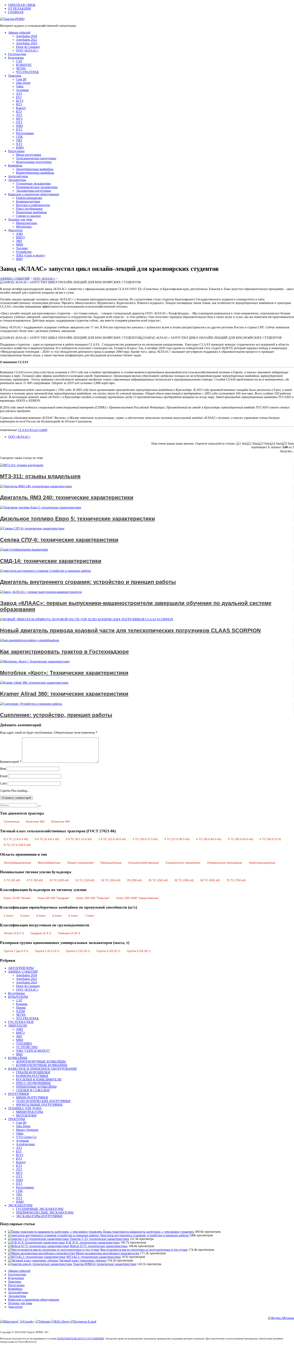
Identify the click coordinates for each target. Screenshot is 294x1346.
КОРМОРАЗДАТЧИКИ (32, 1076)
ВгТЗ (19, 100)
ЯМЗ (19, 259)
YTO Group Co (26, 1137)
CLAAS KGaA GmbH (32, 430)
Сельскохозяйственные (143, 862)
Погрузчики (16, 151)
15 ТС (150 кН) (110, 880)
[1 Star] (241, 443)
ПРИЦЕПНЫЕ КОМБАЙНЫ (36, 1086)
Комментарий (10, 761)
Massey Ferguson (27, 1129)
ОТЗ (19, 122)
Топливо (22, 248)
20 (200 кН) (134, 880)
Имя (3, 768)
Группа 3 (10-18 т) (78, 951)
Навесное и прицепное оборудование (33, 194)
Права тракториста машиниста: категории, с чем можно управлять (148, 1231)
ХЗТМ (20, 1011)
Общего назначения (80, 862)
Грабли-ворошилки (29, 198)
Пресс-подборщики (29, 208)
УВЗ (19, 140)
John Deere (23, 82)
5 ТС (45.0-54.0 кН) (240, 839)
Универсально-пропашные (224, 862)
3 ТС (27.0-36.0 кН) (177, 839)
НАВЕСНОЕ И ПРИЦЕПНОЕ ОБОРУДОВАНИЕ (42, 1068)
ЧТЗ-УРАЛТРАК (27, 72)
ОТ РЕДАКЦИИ (19, 8)
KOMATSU (24, 65)
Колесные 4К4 (60, 821)
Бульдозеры (16, 57)
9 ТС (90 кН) (35, 880)
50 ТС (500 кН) (210, 880)
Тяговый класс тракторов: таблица (82, 1260)
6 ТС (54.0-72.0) (270, 839)
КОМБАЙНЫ (17, 1058)
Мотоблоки (24, 226)
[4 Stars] (276, 443)
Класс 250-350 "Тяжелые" (93, 898)
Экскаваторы (17, 180)
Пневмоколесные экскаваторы (37, 187)
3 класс (25, 915)
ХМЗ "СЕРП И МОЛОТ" (33, 1050)
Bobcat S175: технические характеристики (99, 1246)
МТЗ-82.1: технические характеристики (93, 1257)
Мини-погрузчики (28, 154)
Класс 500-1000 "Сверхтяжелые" (137, 898)
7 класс (89, 915)
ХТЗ (19, 144)
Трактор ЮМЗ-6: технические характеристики (104, 1264)
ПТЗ (19, 129)
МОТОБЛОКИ (26, 1115)
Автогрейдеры (18, 176)
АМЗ (19, 233)
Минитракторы (26, 223)
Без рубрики (16, 993)
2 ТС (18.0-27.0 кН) (145, 839)
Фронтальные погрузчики (34, 162)
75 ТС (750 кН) (236, 880)
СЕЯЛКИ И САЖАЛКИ (33, 1090)
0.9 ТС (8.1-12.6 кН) (79, 839)
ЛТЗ (19, 115)
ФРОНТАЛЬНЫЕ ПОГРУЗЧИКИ (39, 1104)
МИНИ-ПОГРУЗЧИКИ (32, 1097)
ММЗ (19, 244)
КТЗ (19, 111)
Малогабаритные (49, 862)
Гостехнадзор (17, 54)
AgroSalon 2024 (26, 43)
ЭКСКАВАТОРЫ (20, 1205)
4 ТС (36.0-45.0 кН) (208, 839)
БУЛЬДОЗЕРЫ (18, 996)
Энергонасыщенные (262, 862)
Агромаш (22, 90)
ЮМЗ (20, 147)
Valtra (19, 86)
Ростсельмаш (25, 133)
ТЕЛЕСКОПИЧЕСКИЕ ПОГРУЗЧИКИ (43, 1101)
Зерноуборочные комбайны (34, 169)
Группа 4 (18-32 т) (108, 951)
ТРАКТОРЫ (16, 1119)
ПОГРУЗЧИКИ (18, 1094)
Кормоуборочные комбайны (35, 172)
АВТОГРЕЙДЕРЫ (21, 968)
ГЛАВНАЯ (15, 12)
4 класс (41, 915)
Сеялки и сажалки (28, 216)
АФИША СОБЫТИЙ (23, 971)
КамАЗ (21, 108)
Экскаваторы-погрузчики (33, 190)
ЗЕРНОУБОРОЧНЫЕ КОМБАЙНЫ (41, 1061)
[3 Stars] (264, 443)
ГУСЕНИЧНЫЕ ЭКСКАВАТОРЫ (39, 1209)
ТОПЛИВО (24, 1043)
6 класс (73, 915)
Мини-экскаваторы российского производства (107, 1253)
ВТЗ (19, 104)
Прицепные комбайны (31, 212)
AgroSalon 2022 (26, 39)
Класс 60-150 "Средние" (54, 898)
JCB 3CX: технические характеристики (93, 1242)
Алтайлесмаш (25, 1144)
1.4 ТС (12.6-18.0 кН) (112, 839)
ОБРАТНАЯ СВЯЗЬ (21, 5)
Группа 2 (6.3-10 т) (47, 951)
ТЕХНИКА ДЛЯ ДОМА (25, 1108)
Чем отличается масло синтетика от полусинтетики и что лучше (144, 1249)
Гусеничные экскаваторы (33, 183)
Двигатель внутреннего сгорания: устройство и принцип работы (144, 1235)
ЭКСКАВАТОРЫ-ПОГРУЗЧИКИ (39, 1216)
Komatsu (21, 1004)
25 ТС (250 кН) (158, 880)
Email (3, 776)
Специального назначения (182, 862)
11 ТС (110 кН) (84, 880)
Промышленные (111, 862)
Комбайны (15, 165)
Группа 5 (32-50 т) (139, 951)
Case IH (21, 79)
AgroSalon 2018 (26, 36)
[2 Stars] (253, 443)
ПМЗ (19, 126)
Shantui (21, 1007)
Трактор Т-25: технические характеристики (99, 1239)
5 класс (57, 915)
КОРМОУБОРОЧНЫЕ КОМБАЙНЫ (41, 1065)
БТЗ (18, 97)
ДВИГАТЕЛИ (17, 1025)
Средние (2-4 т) (41, 933)
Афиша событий (19, 32)
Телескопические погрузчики (36, 158)
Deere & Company (28, 47)
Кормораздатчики (28, 201)
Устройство (24, 251)
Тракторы (14, 75)
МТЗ (19, 118)
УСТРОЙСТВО (27, 1047)
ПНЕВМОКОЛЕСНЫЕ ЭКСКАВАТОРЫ (44, 1212)
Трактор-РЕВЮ (13, 19)
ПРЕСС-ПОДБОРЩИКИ (33, 1083)
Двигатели (15, 230)
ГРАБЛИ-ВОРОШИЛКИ (33, 1072)
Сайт (3, 783)
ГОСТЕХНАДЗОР (21, 1022)
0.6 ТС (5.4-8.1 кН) (47, 839)
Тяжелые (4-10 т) (69, 933)
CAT (19, 61)
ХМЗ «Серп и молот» (30, 255)
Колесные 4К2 (35, 821)
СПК (19, 136)
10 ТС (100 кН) (59, 880)
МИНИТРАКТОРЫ (29, 1112)
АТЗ (19, 93)
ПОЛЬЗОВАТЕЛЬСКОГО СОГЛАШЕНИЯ (80, 1338)
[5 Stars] (288, 443)
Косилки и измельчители (33, 205)
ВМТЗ (20, 237)
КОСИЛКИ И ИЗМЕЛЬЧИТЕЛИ (38, 1079)
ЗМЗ (19, 241)
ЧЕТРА (21, 68)
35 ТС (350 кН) (184, 880)
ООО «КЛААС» (27, 50)
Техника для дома (20, 219)
